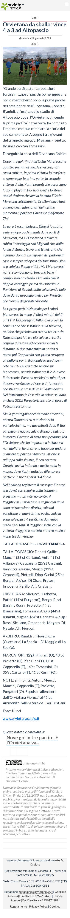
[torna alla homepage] (10, 5)
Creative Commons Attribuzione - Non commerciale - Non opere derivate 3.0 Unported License (31, 777)
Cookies (54, 906)
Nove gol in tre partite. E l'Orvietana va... (32, 740)
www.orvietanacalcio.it (21, 718)
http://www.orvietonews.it (23, 769)
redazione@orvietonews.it (36, 891)
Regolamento (18, 906)
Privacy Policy (38, 906)
